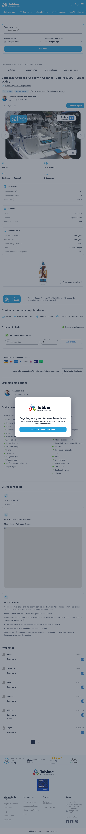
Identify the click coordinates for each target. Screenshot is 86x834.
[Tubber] (40, 410)
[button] (64, 404)
